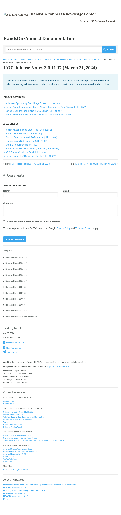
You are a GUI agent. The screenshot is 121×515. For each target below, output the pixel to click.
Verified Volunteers (10, 459)
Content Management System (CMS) (17, 435)
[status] (60, 82)
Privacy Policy (63, 228)
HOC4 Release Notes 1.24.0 (15, 487)
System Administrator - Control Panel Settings (20, 438)
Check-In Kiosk (8, 456)
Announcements (9, 401)
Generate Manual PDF (16, 347)
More (5, 499)
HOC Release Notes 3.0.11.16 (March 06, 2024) (95, 163)
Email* (66, 190)
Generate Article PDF (15, 342)
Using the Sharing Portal (12, 427)
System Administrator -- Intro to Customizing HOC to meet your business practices (34, 440)
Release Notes (75, 59)
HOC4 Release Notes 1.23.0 (15, 493)
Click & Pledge (8, 461)
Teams (5, 422)
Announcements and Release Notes (50, 59)
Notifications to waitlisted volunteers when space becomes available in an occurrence (39, 484)
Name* (6, 190)
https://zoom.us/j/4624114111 (60, 366)
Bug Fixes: (11, 123)
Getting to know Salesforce (13, 414)
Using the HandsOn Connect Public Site (18, 412)
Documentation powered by (15, 511)
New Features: (14, 97)
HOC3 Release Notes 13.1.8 (15, 496)
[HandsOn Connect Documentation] (16, 14)
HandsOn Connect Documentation (18, 59)
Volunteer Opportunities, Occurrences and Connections (23, 417)
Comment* (8, 203)
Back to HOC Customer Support (97, 21)
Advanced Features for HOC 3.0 (15, 454)
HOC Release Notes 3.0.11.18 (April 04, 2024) (30, 163)
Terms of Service (83, 228)
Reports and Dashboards (12, 424)
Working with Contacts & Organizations (17, 419)
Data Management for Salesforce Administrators (21, 451)
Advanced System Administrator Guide (17, 449)
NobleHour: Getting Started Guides (16, 470)
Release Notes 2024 (93, 59)
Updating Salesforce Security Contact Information (24, 490)
